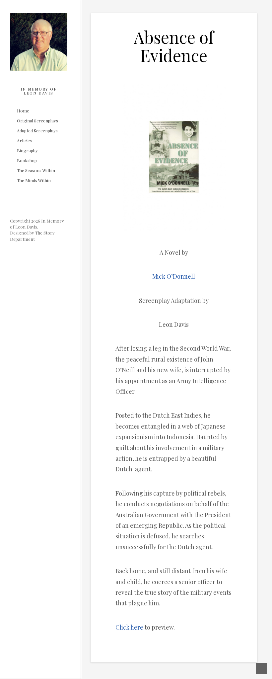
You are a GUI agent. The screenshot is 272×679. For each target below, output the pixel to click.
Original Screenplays (37, 120)
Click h (124, 627)
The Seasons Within (36, 170)
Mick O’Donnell (173, 276)
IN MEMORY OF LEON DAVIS (39, 91)
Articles (24, 140)
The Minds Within (34, 180)
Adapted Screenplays (37, 130)
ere (138, 627)
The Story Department (32, 235)
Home (23, 110)
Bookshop (27, 160)
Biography (27, 150)
